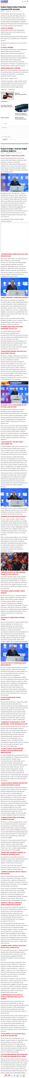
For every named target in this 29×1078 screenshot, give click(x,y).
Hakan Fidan (4, 89)
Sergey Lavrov (11, 89)
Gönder (5, 139)
